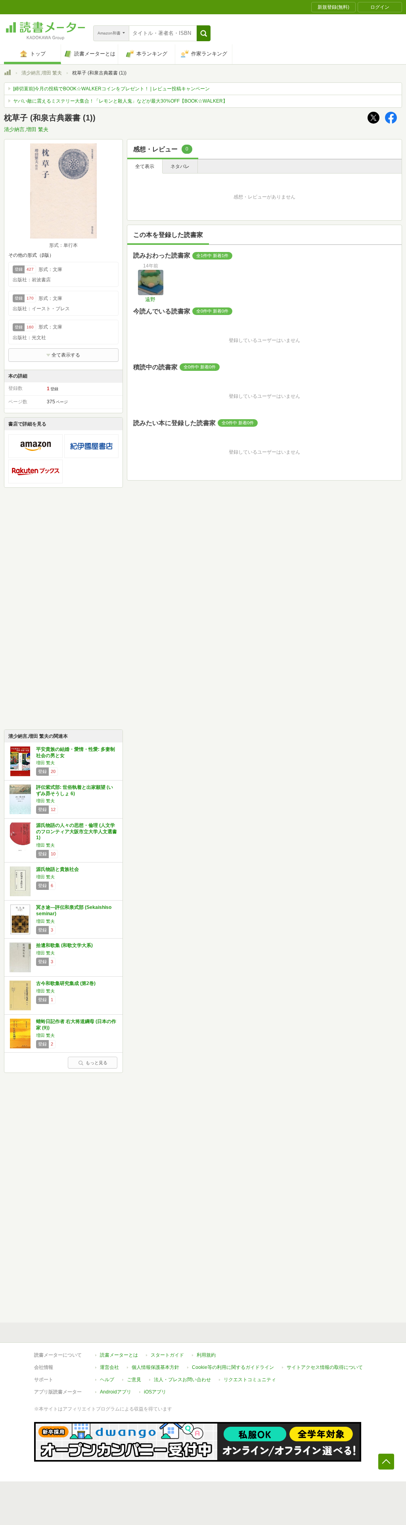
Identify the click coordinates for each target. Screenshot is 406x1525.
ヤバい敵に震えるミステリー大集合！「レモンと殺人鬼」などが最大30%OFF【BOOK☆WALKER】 (120, 101)
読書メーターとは (119, 1355)
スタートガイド (167, 1355)
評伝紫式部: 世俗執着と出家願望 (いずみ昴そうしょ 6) (74, 790)
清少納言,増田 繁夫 (41, 73)
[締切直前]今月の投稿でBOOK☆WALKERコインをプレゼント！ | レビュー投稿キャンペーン (111, 89)
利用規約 (206, 1355)
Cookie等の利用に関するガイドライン (233, 1367)
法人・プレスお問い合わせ (182, 1379)
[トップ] (7, 73)
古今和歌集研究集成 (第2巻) (66, 983)
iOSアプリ (155, 1391)
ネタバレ (180, 166)
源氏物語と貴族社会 (57, 869)
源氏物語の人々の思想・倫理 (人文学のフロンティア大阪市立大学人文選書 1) (76, 831)
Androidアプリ (115, 1391)
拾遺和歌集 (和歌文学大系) (64, 945)
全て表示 (144, 166)
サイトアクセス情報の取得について (325, 1367)
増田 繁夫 (45, 762)
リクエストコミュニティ (250, 1379)
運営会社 (109, 1367)
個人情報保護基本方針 (155, 1367)
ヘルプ (107, 1379)
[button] (204, 33)
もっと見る (96, 1062)
